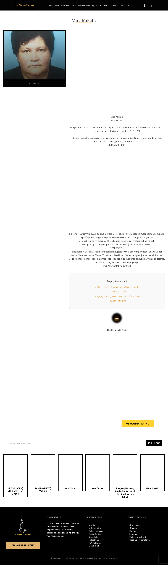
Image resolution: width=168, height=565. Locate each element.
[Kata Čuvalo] (97, 470)
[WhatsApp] (37, 91)
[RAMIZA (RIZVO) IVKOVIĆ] (43, 470)
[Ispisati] (43, 91)
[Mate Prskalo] (152, 470)
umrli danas (69, 558)
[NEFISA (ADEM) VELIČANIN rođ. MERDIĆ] (15, 470)
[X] (25, 91)
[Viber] (31, 91)
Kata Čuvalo (98, 488)
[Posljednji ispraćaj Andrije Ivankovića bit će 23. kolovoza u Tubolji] (125, 470)
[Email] (49, 91)
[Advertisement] (34, 138)
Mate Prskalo (152, 488)
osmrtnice (79, 558)
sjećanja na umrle (110, 558)
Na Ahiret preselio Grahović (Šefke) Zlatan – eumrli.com (118, 287)
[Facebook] (19, 91)
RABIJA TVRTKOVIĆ (118, 301)
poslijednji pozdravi (93, 558)
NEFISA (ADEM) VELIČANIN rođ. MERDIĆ (15, 491)
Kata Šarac (70, 488)
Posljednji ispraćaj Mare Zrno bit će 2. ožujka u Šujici (118, 296)
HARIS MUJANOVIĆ (118, 291)
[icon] (144, 6)
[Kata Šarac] (70, 470)
